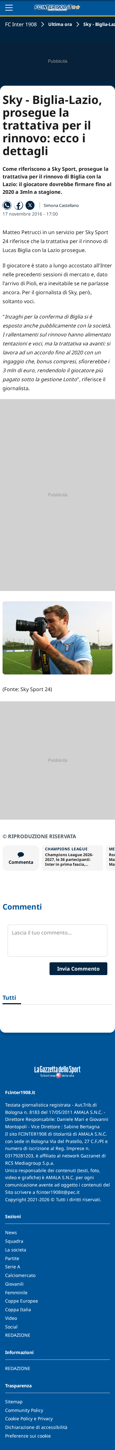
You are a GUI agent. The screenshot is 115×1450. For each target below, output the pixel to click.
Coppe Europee (21, 1301)
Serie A (12, 1267)
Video (11, 1318)
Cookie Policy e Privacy (29, 1418)
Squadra (14, 1241)
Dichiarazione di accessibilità (36, 1427)
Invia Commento (78, 968)
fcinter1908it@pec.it (58, 1192)
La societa (15, 1250)
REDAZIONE (17, 1335)
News (11, 1232)
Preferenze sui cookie (28, 1436)
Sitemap (14, 1402)
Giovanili (14, 1284)
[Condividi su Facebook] (18, 205)
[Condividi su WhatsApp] (7, 205)
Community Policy (24, 1410)
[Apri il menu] (9, 8)
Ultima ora (60, 24)
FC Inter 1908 (21, 24)
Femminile (16, 1292)
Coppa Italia (18, 1309)
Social (11, 1327)
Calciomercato (20, 1275)
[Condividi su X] (30, 205)
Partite (12, 1258)
